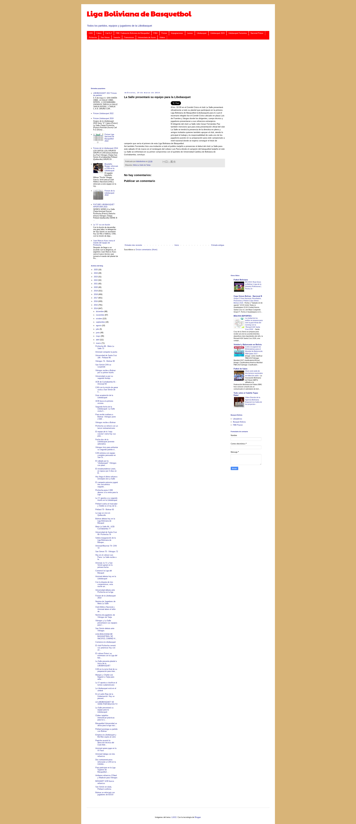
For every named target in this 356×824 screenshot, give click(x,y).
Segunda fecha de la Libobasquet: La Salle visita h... (105, 409)
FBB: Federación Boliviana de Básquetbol (132, 33)
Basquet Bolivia (239, 422)
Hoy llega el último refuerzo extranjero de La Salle (106, 478)
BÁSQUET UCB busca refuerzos (104, 782)
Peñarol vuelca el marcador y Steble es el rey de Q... (106, 505)
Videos (162, 37)
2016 (96, 301)
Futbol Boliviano (241, 280)
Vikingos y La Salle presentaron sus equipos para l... (106, 623)
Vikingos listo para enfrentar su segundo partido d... (106, 448)
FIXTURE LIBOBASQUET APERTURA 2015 (103, 205)
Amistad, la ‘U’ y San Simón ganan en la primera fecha (104, 565)
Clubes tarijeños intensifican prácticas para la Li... (105, 717)
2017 (96, 298)
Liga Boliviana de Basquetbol (139, 13)
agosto (99, 325)
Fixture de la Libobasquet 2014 (105, 148)
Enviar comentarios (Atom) (146, 250)
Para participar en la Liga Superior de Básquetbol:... (105, 770)
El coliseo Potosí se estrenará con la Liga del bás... (106, 655)
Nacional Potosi (257, 33)
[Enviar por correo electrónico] (163, 161)
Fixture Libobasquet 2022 (103, 113)
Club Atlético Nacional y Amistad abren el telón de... (105, 609)
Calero (99, 33)
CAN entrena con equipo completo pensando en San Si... (105, 455)
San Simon (105, 37)
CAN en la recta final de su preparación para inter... (106, 670)
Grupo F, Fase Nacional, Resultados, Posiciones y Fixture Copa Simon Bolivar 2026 (247, 300)
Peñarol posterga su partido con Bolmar (106, 730)
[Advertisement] (174, 63)
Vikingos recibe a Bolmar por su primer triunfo (105, 371)
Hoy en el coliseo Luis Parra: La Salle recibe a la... (105, 557)
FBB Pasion (238, 425)
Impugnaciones (177, 33)
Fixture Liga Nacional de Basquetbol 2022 (109, 137)
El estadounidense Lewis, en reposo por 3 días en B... (106, 471)
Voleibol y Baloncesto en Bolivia (248, 345)
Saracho (116, 37)
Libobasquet (202, 33)
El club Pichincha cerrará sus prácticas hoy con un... (105, 647)
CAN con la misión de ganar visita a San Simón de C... (106, 389)
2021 (96, 284)
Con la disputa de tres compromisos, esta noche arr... (104, 584)
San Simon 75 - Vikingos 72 (106, 551)
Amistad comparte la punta (106, 352)
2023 (96, 277)
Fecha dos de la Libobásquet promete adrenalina (104, 441)
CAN (90, 33)
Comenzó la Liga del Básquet (103, 572)
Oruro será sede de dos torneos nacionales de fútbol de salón (254, 373)
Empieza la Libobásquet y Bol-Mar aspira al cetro (105, 736)
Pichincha (93, 37)
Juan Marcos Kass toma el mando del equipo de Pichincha (104, 243)
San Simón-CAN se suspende (103, 366)
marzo (99, 343)
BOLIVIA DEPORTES (243, 316)
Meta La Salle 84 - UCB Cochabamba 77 (104, 528)
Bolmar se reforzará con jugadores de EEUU (105, 793)
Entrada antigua (217, 245)
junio (98, 333)
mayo (98, 336)
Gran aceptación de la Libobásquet (104, 396)
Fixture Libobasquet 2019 (103, 118)
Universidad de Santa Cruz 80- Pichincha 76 (106, 533)
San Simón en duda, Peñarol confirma (103, 788)
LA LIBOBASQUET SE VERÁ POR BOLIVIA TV (106, 703)
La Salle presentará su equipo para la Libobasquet (104, 710)
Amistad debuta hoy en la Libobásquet (105, 577)
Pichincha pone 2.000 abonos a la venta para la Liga (106, 492)
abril (98, 340)
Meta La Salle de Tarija (141, 165)
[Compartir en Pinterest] (174, 161)
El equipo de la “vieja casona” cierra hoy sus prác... (105, 434)
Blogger (198, 817)
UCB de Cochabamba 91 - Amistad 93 (105, 383)
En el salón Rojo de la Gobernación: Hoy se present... (104, 696)
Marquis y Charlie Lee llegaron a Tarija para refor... (104, 677)
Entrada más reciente (133, 245)
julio (98, 329)
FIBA (155, 33)
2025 (96, 270)
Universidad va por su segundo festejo (104, 377)
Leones (190, 33)
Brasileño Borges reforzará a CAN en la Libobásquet (111, 167)
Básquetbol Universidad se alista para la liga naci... (106, 724)
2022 (96, 280)
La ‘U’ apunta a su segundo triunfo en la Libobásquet (106, 499)
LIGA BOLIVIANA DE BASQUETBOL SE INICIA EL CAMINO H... (106, 636)
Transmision (129, 37)
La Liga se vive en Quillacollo (102, 514)
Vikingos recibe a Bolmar (105, 422)
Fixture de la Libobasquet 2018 (110, 193)
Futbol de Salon (240, 369)
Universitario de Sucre (147, 37)
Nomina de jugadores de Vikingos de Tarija (105, 616)
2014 (96, 308)
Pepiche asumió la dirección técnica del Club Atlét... (104, 742)
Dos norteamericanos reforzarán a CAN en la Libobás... (105, 762)
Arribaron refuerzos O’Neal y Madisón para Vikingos (106, 776)
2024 (96, 273)
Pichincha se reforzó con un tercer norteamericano (106, 427)
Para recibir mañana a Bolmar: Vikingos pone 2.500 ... (105, 416)
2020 (96, 287)
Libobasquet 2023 (217, 33)
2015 (96, 305)
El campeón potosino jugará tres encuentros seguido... (106, 484)
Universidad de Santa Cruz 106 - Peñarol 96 (106, 356)
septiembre (100, 322)
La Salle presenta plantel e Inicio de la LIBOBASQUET (106, 663)
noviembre (100, 315)
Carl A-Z (108, 33)
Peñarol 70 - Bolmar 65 (104, 509)
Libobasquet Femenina (237, 33)
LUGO (173, 817)
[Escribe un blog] (166, 161)
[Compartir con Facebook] (171, 161)
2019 (96, 291)
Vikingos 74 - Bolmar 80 (105, 361)
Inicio (177, 245)
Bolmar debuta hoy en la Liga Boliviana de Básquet (105, 521)
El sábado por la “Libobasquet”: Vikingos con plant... (105, 463)
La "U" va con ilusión (101, 225)
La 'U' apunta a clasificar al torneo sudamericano (106, 684)
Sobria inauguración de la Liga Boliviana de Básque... (105, 540)
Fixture (164, 33)
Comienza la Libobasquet (105, 642)
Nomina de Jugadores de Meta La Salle (105, 602)
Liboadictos (237, 419)
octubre (99, 319)
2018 (96, 294)
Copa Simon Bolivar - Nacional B (248, 296)
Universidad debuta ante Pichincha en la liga (105, 591)
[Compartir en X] (169, 161)
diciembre (100, 311)
